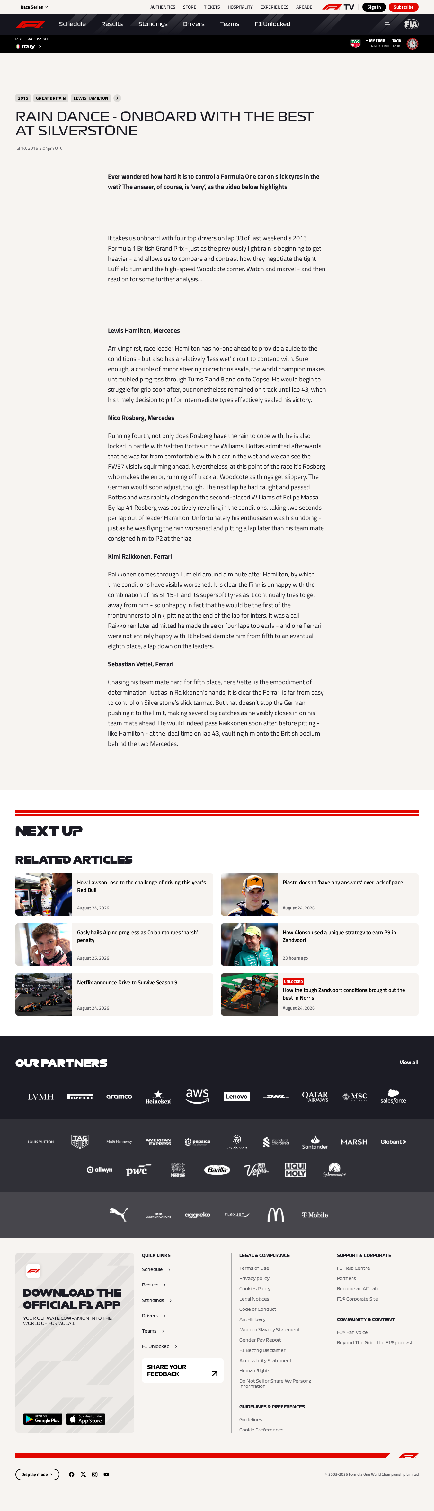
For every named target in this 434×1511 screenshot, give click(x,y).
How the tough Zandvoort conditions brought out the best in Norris (344, 994)
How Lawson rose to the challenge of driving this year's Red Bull (141, 886)
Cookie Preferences (261, 1430)
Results (112, 24)
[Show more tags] (117, 98)
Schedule (72, 24)
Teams (229, 24)
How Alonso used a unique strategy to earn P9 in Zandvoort (339, 936)
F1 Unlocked (272, 24)
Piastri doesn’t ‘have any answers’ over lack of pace (343, 882)
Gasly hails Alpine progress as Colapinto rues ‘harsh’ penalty (137, 936)
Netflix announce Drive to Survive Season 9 (127, 982)
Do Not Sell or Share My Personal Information (275, 1383)
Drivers (194, 24)
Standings (153, 24)
